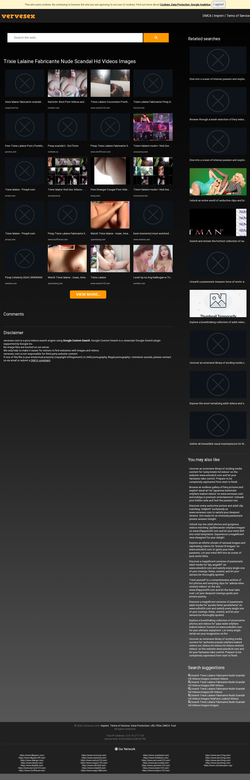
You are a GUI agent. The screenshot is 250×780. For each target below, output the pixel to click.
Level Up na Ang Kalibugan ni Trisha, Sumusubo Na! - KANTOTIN (170, 277)
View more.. (88, 294)
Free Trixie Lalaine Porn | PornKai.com (27, 145)
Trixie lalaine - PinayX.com (20, 189)
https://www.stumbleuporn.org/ (218, 765)
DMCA (207, 16)
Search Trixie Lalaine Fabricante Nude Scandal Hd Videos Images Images (216, 703)
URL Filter (156, 725)
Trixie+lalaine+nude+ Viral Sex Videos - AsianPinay (163, 145)
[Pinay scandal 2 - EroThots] (67, 139)
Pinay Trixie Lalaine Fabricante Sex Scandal (73, 233)
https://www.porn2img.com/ (218, 758)
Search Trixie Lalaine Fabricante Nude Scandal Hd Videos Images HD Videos (216, 690)
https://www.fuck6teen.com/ (156, 758)
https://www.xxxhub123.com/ (94, 760)
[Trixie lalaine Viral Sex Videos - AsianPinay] (67, 183)
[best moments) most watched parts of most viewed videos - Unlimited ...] (153, 227)
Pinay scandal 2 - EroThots (63, 145)
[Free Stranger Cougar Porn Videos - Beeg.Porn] (110, 183)
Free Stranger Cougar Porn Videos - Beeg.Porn (118, 189)
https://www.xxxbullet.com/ (94, 758)
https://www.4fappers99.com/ (32, 758)
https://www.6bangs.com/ (32, 760)
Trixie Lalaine (98, 277)
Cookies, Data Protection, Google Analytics (185, 4)
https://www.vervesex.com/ (93, 755)
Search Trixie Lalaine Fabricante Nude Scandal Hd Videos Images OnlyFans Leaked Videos (216, 697)
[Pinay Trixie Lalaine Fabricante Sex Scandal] (67, 227)
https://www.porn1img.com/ (218, 755)
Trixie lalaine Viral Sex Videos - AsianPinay (72, 189)
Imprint (219, 16)
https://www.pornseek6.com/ (156, 763)
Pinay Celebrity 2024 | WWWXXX (23, 277)
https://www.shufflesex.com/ (32, 770)
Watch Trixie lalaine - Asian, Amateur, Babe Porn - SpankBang (83, 277)
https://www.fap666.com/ (32, 765)
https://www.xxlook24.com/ (94, 768)
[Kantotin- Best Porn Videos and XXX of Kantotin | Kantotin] (67, 96)
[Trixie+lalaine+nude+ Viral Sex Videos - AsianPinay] (153, 139)
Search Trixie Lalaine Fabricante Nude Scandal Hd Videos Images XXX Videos (216, 683)
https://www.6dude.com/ (32, 763)
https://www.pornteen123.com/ (156, 765)
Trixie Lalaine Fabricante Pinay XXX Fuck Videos (161, 102)
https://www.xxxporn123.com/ (94, 763)
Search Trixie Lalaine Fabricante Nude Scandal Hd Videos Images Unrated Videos (216, 677)
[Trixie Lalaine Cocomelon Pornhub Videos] (110, 96)
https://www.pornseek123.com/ (156, 760)
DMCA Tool (169, 725)
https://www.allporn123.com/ (156, 768)
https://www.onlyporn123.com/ (156, 770)
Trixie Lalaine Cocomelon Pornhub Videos (115, 102)
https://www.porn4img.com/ (218, 763)
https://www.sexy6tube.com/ (156, 755)
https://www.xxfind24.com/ (94, 765)
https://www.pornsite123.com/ (32, 768)
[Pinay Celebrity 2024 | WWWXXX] (24, 271)
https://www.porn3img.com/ (218, 760)
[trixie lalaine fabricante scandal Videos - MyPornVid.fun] (24, 96)
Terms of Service (238, 16)
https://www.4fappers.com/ (32, 755)
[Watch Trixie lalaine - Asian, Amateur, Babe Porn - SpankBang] (67, 271)
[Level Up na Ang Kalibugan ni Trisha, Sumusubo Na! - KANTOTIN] (153, 271)
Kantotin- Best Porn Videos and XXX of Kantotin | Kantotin (81, 102)
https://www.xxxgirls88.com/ (94, 770)
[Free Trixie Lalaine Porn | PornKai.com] (24, 139)
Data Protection (140, 725)
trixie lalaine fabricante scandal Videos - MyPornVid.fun (37, 102)
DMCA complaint (40, 360)
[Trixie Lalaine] (110, 271)
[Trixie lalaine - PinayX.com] (24, 183)
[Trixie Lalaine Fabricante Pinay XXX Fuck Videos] (153, 96)
